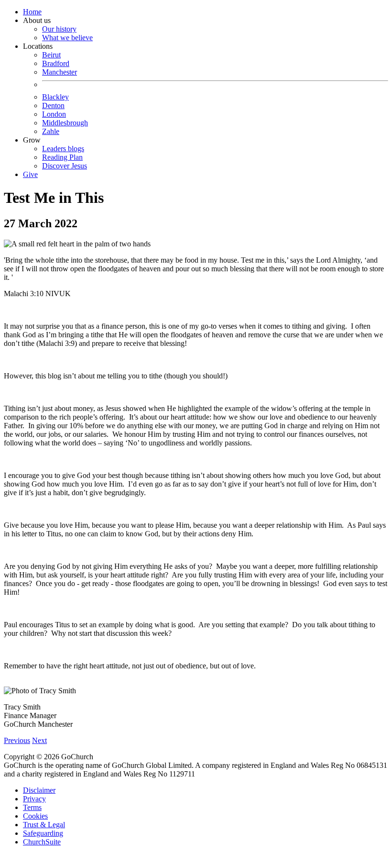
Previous (17, 740)
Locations (55, 88)
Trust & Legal (44, 825)
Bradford (55, 63)
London (54, 114)
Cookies (35, 816)
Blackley (55, 97)
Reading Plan (62, 157)
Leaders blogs (63, 148)
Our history (59, 29)
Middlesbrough (65, 123)
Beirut (51, 55)
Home (32, 12)
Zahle (50, 131)
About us (58, 29)
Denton (53, 105)
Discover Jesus (64, 166)
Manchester (59, 72)
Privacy (34, 799)
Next (39, 740)
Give (30, 174)
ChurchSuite (42, 842)
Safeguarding (43, 833)
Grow (55, 153)
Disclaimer (39, 790)
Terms (32, 807)
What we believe (67, 37)
